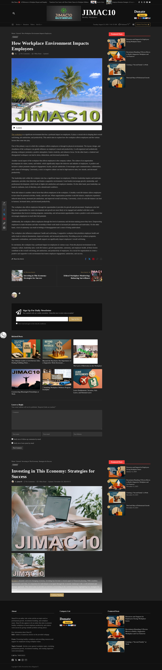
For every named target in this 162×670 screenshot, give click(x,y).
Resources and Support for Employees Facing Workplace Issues (135, 619)
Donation (26, 24)
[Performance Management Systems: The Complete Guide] (128, 2)
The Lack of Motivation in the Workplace (87, 366)
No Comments (25, 54)
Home (13, 33)
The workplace (17, 134)
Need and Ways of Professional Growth (137, 77)
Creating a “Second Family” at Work (137, 65)
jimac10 (19, 481)
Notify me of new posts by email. (23, 443)
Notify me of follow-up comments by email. (27, 439)
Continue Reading (56, 595)
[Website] (19, 293)
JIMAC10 (98, 12)
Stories (18, 24)
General (18, 33)
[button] (33, 630)
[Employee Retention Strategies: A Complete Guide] (94, 2)
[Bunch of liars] (78, 2)
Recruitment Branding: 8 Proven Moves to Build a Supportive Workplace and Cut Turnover (138, 54)
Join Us (38, 24)
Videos (32, 24)
